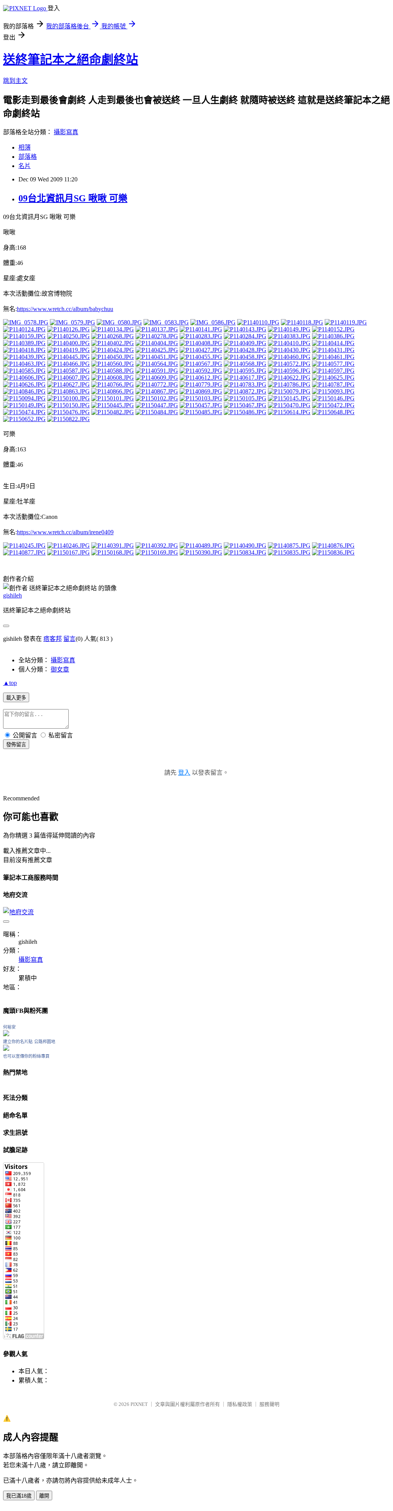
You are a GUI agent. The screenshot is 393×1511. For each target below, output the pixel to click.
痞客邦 (52, 638)
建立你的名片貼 (18, 1041)
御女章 (60, 669)
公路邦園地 (44, 1041)
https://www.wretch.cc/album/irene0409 (65, 532)
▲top (10, 683)
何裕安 (9, 1027)
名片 (24, 166)
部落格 (27, 156)
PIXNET (139, 1404)
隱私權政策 (239, 1404)
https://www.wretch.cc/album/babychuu (65, 309)
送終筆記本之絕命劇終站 (70, 59)
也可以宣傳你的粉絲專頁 (26, 1056)
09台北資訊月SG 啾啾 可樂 (72, 198)
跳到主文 (15, 80)
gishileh (12, 595)
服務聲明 (269, 1404)
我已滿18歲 (18, 1496)
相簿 (24, 147)
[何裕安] (6, 1034)
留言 (69, 638)
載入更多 (16, 698)
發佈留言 (16, 744)
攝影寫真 (66, 132)
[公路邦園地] (6, 1048)
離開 (44, 1496)
